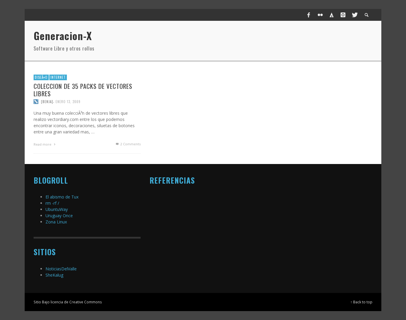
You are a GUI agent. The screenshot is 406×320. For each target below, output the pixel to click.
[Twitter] (354, 15)
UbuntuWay (56, 209)
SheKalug (54, 275)
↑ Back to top (361, 301)
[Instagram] (343, 15)
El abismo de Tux (61, 197)
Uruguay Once (59, 215)
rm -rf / (52, 203)
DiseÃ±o (41, 77)
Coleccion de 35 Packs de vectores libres (83, 89)
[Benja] (47, 101)
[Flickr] (320, 15)
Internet (58, 77)
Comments (130, 144)
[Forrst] (331, 15)
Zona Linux (56, 222)
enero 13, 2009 (68, 101)
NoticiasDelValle (61, 269)
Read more (43, 144)
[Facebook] (308, 15)
